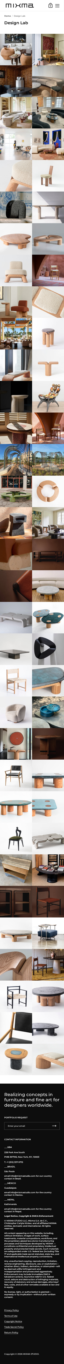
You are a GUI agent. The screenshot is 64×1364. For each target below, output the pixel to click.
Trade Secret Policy (14, 1327)
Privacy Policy (11, 1310)
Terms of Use (10, 1316)
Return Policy (11, 1332)
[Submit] (54, 1126)
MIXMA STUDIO (31, 1354)
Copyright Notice (13, 1321)
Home (7, 16)
